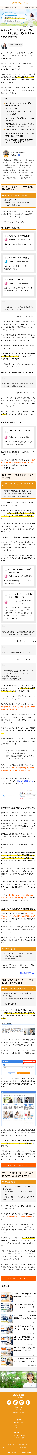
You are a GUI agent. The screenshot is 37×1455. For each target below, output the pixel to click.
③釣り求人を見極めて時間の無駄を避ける (20, 129)
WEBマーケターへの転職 (18, 1435)
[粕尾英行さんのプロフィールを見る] (19, 155)
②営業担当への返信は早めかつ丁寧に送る (20, 126)
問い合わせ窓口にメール (25, 781)
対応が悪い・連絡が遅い (14, 109)
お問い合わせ (22, 1447)
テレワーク (19, 1415)
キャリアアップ (18, 1432)
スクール (18, 1428)
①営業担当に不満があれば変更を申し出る (20, 124)
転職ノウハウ (18, 1425)
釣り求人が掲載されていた (14, 114)
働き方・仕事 (18, 1407)
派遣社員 (18, 1410)
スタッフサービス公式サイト (17, 1165)
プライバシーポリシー (9, 1444)
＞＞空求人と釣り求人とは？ (26, 973)
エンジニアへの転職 (18, 1438)
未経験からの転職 (18, 1422)
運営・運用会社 (23, 1444)
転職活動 (18, 1420)
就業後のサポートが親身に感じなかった (19, 111)
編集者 (5, 1447)
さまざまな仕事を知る (18, 1412)
